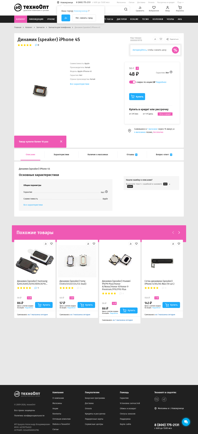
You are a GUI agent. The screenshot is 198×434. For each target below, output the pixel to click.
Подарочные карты (94, 419)
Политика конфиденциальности (29, 415)
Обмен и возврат (128, 408)
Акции (55, 408)
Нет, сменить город (84, 18)
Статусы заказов (127, 414)
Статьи (131, 2)
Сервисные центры (94, 424)
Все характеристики (79, 84)
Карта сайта (125, 424)
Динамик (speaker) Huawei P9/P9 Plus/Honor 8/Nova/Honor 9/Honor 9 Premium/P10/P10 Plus (116, 285)
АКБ (180, 19)
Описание (30, 154)
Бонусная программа (95, 398)
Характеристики (61, 154)
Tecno (145, 19)
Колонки (158, 19)
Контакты (56, 414)
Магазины (121, 2)
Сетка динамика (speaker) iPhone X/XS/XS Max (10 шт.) (159, 282)
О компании (58, 398)
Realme (134, 19)
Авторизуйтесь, (140, 50)
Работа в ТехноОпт (61, 424)
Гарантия (124, 398)
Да (66, 18)
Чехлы (170, 19)
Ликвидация (36, 19)
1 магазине (152, 129)
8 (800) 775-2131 (166, 425)
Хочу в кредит (165, 114)
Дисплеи (122, 19)
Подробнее (161, 82)
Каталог (20, 19)
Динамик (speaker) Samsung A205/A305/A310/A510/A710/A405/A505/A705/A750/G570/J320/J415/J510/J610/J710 (32, 282)
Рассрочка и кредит (166, 2)
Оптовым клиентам (61, 419)
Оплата (151, 2)
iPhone (51, 19)
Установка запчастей (130, 403)
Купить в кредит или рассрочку (148, 109)
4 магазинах (140, 132)
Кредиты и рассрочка (95, 414)
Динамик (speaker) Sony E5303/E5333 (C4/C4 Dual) (73, 282)
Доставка (141, 2)
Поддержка (125, 419)
